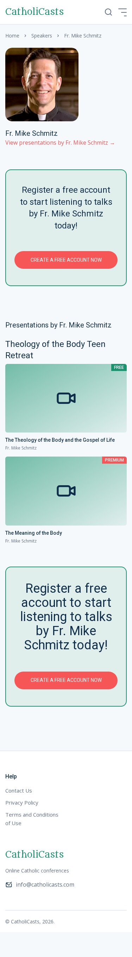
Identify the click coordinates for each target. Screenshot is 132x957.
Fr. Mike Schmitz (21, 448)
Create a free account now (66, 260)
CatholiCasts (34, 12)
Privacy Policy (21, 802)
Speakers (41, 35)
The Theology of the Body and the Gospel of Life (60, 440)
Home (12, 35)
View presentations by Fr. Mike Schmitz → (60, 142)
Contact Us (18, 790)
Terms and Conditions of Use (31, 818)
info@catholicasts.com (45, 884)
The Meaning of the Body (33, 533)
